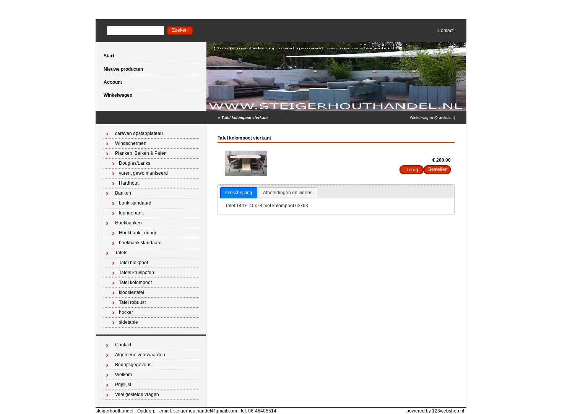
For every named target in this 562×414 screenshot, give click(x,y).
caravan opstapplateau (139, 133)
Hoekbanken (128, 223)
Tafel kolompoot (135, 282)
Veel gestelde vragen (137, 394)
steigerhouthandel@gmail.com (205, 411)
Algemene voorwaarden (140, 354)
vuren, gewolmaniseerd (143, 173)
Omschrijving (238, 192)
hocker (126, 312)
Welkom (123, 374)
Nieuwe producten (123, 69)
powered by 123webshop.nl (435, 411)
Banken (123, 193)
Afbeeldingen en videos (287, 192)
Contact (445, 30)
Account (113, 82)
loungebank (131, 213)
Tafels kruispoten (136, 272)
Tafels (121, 252)
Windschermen (130, 143)
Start (109, 55)
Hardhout (128, 183)
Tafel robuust (132, 302)
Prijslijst (123, 384)
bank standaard (135, 203)
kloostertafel (131, 292)
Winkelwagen (118, 95)
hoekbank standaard (140, 242)
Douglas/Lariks (134, 163)
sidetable (128, 322)
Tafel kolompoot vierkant (244, 117)
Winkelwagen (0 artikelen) (432, 117)
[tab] (238, 193)
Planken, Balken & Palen (141, 153)
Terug (412, 169)
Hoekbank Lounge (138, 232)
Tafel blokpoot (133, 262)
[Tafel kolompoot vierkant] (246, 174)
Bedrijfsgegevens (133, 364)
